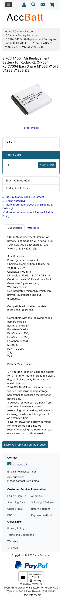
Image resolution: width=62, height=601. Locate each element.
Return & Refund (41, 508)
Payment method (41, 515)
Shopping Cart (16, 502)
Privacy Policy (15, 528)
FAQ (9, 515)
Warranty (12, 541)
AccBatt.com (42, 555)
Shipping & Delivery (43, 502)
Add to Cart (47, 165)
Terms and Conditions (20, 534)
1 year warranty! (15, 200)
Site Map (12, 547)
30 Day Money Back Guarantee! (24, 196)
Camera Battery (24, 31)
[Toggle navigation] (8, 4)
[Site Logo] (31, 17)
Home (8, 31)
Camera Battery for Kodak (23, 35)
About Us (36, 496)
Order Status (15, 508)
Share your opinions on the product (25, 444)
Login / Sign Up (16, 496)
